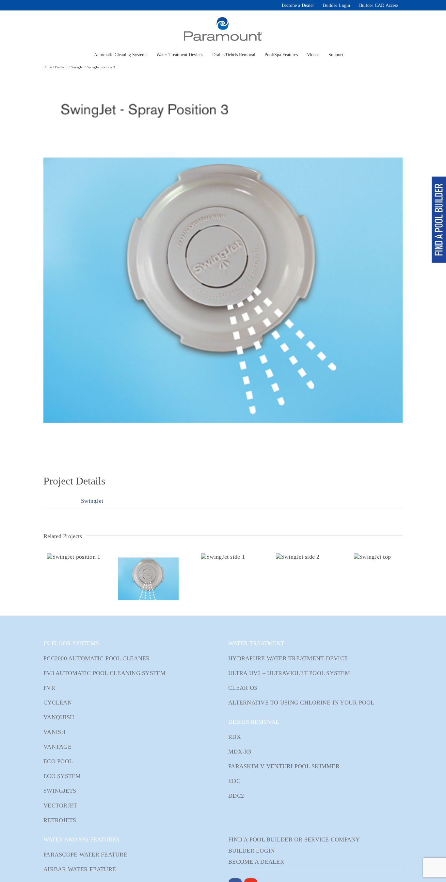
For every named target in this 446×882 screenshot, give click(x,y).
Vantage (57, 747)
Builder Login (251, 851)
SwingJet (92, 501)
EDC (234, 781)
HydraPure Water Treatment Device (288, 658)
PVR (49, 688)
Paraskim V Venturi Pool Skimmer (284, 766)
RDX (234, 737)
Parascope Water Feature (85, 854)
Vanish (54, 732)
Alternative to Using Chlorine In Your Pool (301, 702)
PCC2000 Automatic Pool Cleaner (96, 658)
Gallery (73, 557)
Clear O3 (242, 688)
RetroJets (59, 820)
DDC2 (236, 796)
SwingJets (59, 791)
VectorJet (60, 805)
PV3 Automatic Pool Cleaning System (104, 673)
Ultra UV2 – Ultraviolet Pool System (289, 673)
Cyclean (57, 702)
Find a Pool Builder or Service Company (294, 839)
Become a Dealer (256, 862)
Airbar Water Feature (79, 869)
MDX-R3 (239, 752)
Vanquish (58, 717)
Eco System (62, 776)
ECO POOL (58, 761)
